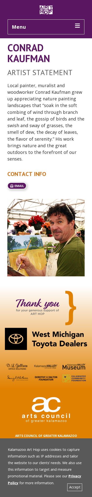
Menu (19, 27)
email (19, 186)
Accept (74, 487)
